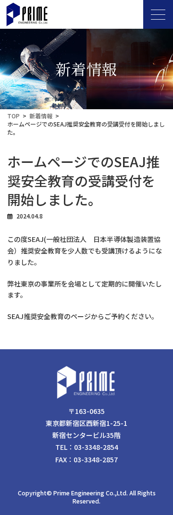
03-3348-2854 (96, 447)
